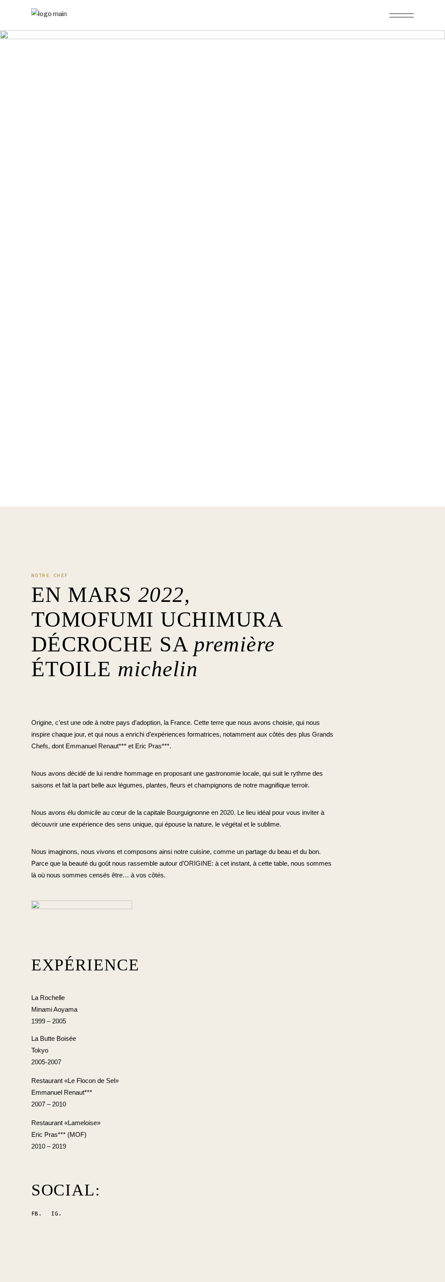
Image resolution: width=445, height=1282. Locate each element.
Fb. (36, 1213)
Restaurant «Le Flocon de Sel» (75, 1080)
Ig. (56, 1213)
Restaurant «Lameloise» (65, 1122)
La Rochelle (48, 997)
